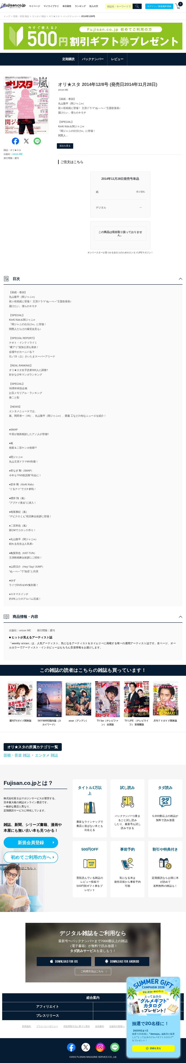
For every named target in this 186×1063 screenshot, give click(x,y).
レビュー (117, 59)
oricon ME (17, 154)
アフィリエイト (47, 1006)
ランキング (80, 6)
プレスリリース (47, 1015)
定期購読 (68, 59)
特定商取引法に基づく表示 (77, 1026)
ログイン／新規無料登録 (159, 6)
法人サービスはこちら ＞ (20, 868)
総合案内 (93, 997)
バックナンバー (70, 16)
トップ (7, 16)
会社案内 (99, 1026)
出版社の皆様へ (117, 1026)
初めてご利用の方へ (31, 857)
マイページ (34, 6)
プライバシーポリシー (47, 1026)
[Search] (137, 6)
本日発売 (66, 6)
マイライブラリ (51, 6)
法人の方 (93, 6)
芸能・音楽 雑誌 (21, 16)
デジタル (101, 207)
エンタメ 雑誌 (39, 16)
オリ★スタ (54, 16)
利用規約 (26, 1026)
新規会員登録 (31, 842)
